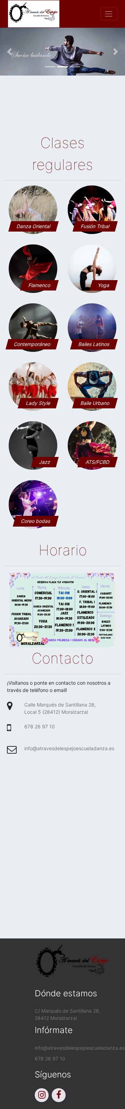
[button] (9, 52)
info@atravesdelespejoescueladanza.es (69, 748)
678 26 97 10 (39, 726)
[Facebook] (59, 1096)
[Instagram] (42, 1096)
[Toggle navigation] (108, 14)
